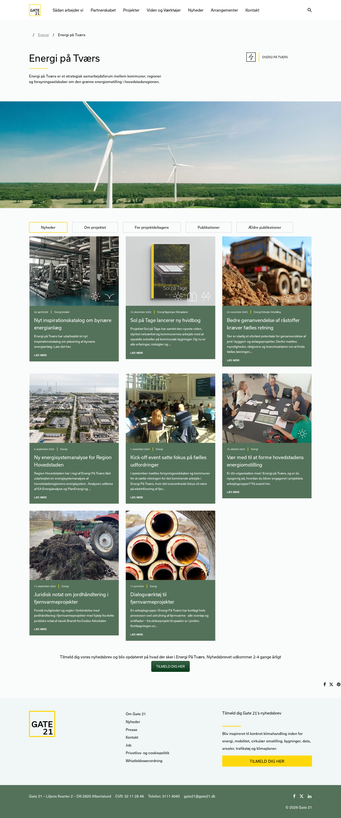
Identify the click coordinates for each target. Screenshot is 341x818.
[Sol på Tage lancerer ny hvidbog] (170, 271)
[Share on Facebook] (324, 684)
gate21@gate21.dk (199, 796)
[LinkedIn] (310, 795)
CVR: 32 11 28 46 (129, 796)
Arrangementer (224, 10)
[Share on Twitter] (331, 684)
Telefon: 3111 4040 (164, 796)
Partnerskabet (103, 10)
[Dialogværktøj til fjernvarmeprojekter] (170, 545)
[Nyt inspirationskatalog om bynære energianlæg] (74, 271)
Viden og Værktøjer (164, 10)
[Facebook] (294, 795)
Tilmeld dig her (170, 666)
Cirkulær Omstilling (271, 312)
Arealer (66, 312)
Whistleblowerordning (144, 760)
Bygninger (170, 312)
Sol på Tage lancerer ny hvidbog (165, 320)
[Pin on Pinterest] (339, 684)
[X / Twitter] (301, 795)
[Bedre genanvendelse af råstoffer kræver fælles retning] (267, 271)
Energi (43, 34)
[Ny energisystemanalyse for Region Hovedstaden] (74, 408)
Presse (131, 729)
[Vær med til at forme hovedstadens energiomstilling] (267, 408)
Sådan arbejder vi (68, 10)
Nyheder (195, 10)
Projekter (131, 10)
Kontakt (252, 10)
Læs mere (40, 355)
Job (128, 745)
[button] (310, 10)
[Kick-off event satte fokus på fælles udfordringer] (170, 408)
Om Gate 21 (136, 713)
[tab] (48, 227)
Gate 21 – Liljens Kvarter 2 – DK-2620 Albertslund (70, 796)
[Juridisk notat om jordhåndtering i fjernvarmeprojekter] (74, 545)
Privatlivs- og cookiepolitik (147, 752)
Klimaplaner (182, 312)
